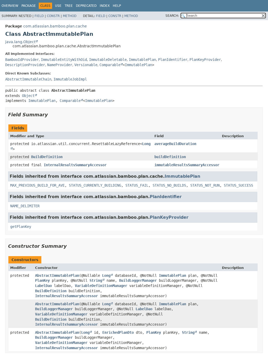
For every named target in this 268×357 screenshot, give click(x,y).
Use (58, 6)
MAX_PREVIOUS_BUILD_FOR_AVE (37, 185)
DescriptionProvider (25, 65)
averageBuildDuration (175, 144)
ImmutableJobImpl (70, 79)
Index (105, 6)
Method (69, 16)
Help (117, 6)
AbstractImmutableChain (28, 79)
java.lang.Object (20, 42)
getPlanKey (20, 226)
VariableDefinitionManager (101, 286)
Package (28, 6)
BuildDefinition (47, 157)
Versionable (85, 65)
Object (28, 96)
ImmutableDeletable (108, 59)
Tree (69, 6)
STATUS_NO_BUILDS (169, 185)
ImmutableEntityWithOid (64, 59)
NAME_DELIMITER (25, 206)
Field (39, 16)
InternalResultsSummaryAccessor (75, 165)
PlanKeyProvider (205, 59)
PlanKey (42, 280)
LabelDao (43, 286)
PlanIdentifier (172, 59)
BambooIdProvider (22, 59)
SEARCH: (172, 16)
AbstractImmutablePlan (57, 275)
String (96, 280)
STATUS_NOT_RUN (205, 185)
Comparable (109, 65)
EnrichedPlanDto (118, 332)
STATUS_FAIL (136, 185)
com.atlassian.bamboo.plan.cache (55, 26)
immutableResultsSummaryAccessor (186, 165)
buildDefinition (170, 157)
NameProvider (59, 65)
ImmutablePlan (142, 59)
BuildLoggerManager (138, 280)
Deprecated (86, 6)
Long (106, 275)
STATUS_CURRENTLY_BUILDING (95, 185)
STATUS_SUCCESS (238, 185)
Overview (10, 6)
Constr (53, 16)
